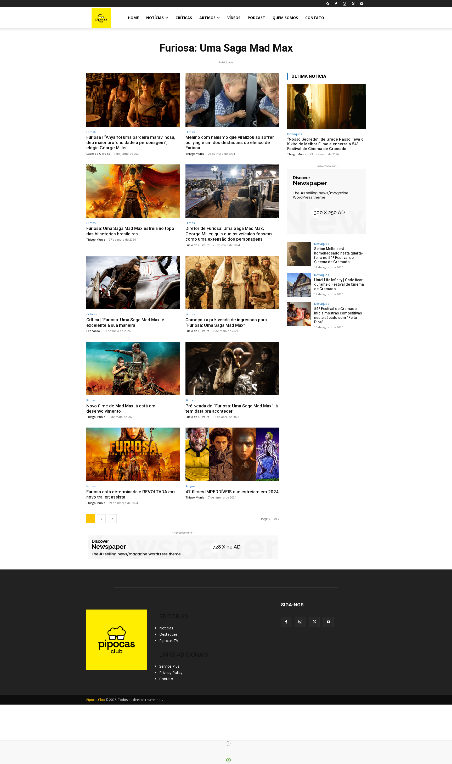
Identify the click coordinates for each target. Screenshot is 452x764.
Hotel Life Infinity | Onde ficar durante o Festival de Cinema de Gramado (339, 284)
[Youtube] (362, 3)
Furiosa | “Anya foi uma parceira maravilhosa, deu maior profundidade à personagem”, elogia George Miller (130, 143)
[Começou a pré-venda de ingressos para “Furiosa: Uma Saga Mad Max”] (232, 282)
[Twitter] (353, 3)
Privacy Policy (170, 672)
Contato (314, 17)
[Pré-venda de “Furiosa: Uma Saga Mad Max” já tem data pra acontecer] (232, 368)
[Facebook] (336, 3)
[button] (328, 3)
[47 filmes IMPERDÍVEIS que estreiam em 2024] (232, 454)
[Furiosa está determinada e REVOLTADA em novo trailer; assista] (133, 454)
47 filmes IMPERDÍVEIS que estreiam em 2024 (232, 491)
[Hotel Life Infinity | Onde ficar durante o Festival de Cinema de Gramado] (299, 285)
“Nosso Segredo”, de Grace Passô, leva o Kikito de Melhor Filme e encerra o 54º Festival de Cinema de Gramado (325, 144)
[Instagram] (344, 3)
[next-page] (112, 518)
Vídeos (233, 17)
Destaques (294, 133)
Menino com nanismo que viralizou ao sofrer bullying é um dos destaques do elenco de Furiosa (229, 143)
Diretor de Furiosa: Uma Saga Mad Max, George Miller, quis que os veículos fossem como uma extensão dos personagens (228, 234)
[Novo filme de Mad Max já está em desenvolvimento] (133, 368)
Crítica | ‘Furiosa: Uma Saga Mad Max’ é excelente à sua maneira (125, 322)
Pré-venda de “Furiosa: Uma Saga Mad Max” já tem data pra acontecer (231, 408)
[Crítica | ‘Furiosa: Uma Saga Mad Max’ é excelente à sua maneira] (133, 282)
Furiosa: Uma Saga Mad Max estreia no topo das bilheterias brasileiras (130, 231)
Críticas (184, 17)
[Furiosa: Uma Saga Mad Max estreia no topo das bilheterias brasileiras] (133, 191)
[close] (228, 743)
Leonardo (93, 331)
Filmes (90, 131)
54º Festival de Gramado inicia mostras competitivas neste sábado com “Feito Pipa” (338, 315)
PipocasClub (95, 699)
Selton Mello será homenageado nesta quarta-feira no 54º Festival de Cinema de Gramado (338, 255)
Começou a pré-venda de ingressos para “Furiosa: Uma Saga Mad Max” (226, 322)
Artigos (207, 17)
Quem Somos (285, 17)
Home (133, 17)
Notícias (155, 17)
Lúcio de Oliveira (98, 154)
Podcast (256, 17)
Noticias (166, 627)
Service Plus (169, 666)
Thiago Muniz (194, 154)
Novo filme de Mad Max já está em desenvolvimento (120, 408)
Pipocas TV (168, 640)
